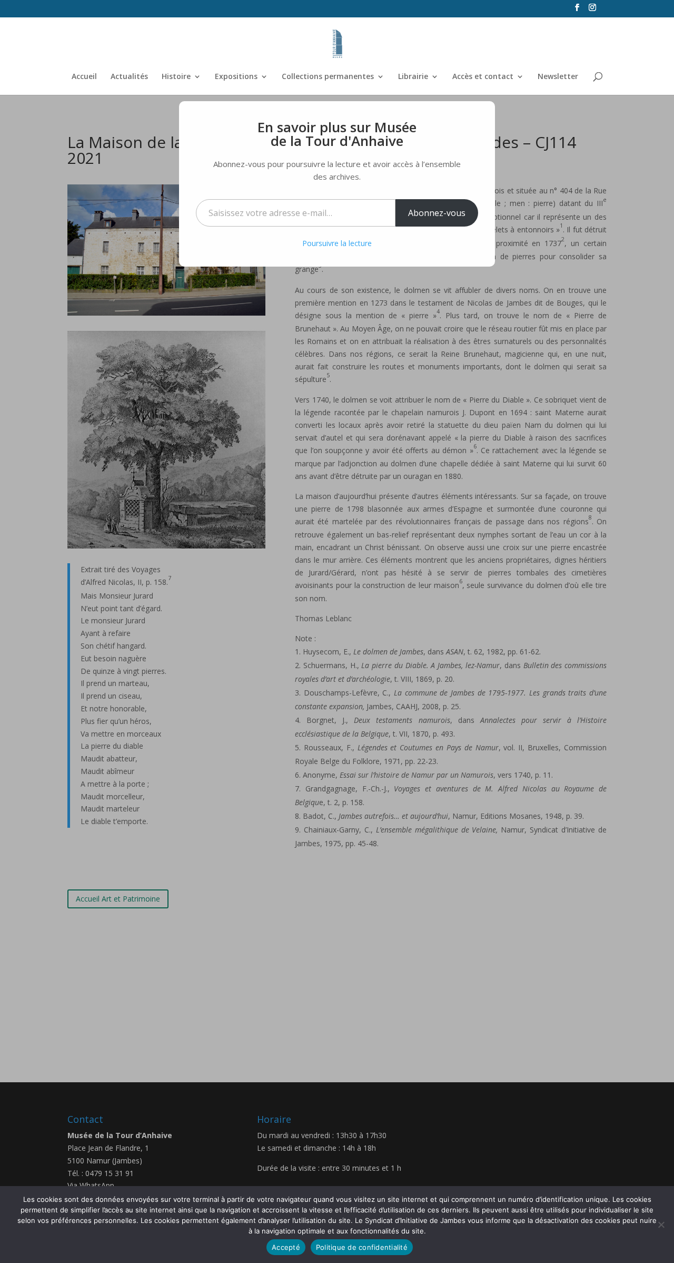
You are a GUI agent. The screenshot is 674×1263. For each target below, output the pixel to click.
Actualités (129, 77)
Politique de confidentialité (362, 1247)
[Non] (661, 1224)
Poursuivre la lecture (337, 243)
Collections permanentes (328, 77)
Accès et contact (482, 77)
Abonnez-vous (436, 213)
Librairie (413, 77)
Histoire (176, 77)
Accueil (84, 77)
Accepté (286, 1247)
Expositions (236, 77)
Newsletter (558, 77)
